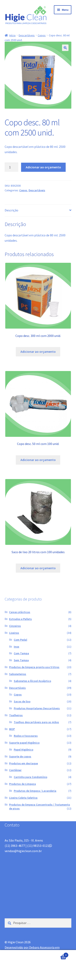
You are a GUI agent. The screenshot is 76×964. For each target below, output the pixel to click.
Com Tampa (21, 653)
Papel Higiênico (23, 749)
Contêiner (15, 770)
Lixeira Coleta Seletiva (23, 798)
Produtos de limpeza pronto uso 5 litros (34, 667)
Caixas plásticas (19, 612)
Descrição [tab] (11, 210)
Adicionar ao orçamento (43, 167)
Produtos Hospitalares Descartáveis (37, 708)
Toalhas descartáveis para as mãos (36, 722)
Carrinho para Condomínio (30, 777)
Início (12, 35)
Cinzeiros (15, 626)
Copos (42, 35)
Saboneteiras (17, 674)
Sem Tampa (21, 660)
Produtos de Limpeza (22, 784)
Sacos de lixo (22, 701)
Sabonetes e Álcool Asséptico (32, 681)
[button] (65, 47)
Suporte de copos (20, 756)
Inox (16, 646)
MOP (12, 729)
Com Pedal (20, 640)
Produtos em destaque (23, 763)
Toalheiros (16, 715)
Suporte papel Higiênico (24, 742)
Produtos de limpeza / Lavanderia (35, 791)
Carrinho (58, 953)
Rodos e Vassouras (26, 736)
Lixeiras (14, 633)
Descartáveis (27, 35)
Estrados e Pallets (20, 619)
